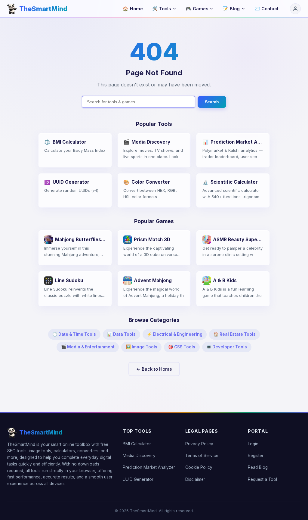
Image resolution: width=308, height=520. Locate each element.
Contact (266, 8)
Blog (231, 8)
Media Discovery (139, 455)
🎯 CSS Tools (181, 346)
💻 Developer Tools (226, 346)
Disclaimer (195, 479)
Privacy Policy (199, 443)
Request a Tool (262, 479)
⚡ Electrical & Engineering (174, 334)
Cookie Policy (198, 467)
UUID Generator (138, 479)
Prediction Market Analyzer (149, 467)
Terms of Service (201, 455)
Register (255, 455)
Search (212, 101)
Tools (161, 8)
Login (253, 443)
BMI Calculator (137, 443)
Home (133, 8)
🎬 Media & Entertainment (88, 346)
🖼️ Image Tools (141, 346)
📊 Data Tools (121, 334)
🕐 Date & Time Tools (74, 334)
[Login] (295, 8)
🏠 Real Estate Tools (235, 334)
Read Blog (258, 467)
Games (197, 8)
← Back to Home (154, 369)
